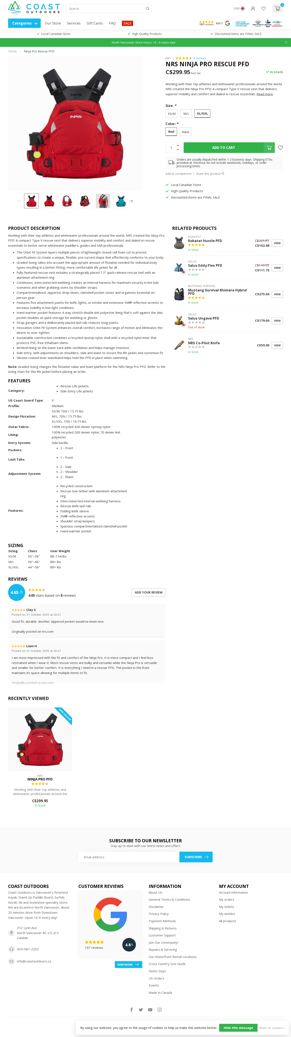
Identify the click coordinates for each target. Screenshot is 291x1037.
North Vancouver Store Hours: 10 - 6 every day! (143, 42)
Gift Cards (95, 23)
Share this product (208, 173)
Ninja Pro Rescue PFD (39, 51)
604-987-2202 (28, 949)
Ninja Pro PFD (40, 779)
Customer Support (162, 935)
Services (74, 23)
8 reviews (199, 58)
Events (154, 985)
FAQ (112, 23)
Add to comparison (179, 173)
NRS (168, 58)
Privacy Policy (159, 914)
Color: (172, 123)
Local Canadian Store (56, 34)
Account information (233, 892)
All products (227, 921)
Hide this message (238, 1027)
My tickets (226, 906)
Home (12, 51)
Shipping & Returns (163, 928)
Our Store (53, 23)
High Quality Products (147, 34)
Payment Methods (162, 921)
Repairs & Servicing (163, 949)
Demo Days (157, 971)
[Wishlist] (264, 8)
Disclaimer (156, 906)
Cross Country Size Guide (167, 964)
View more (125, 964)
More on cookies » (272, 1028)
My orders (226, 899)
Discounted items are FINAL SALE (238, 34)
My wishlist (227, 914)
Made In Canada (160, 992)
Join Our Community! (163, 942)
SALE (127, 23)
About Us (155, 892)
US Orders (156, 978)
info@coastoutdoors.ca (34, 961)
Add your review (149, 592)
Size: (171, 105)
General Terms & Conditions (169, 899)
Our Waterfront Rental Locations (173, 957)
